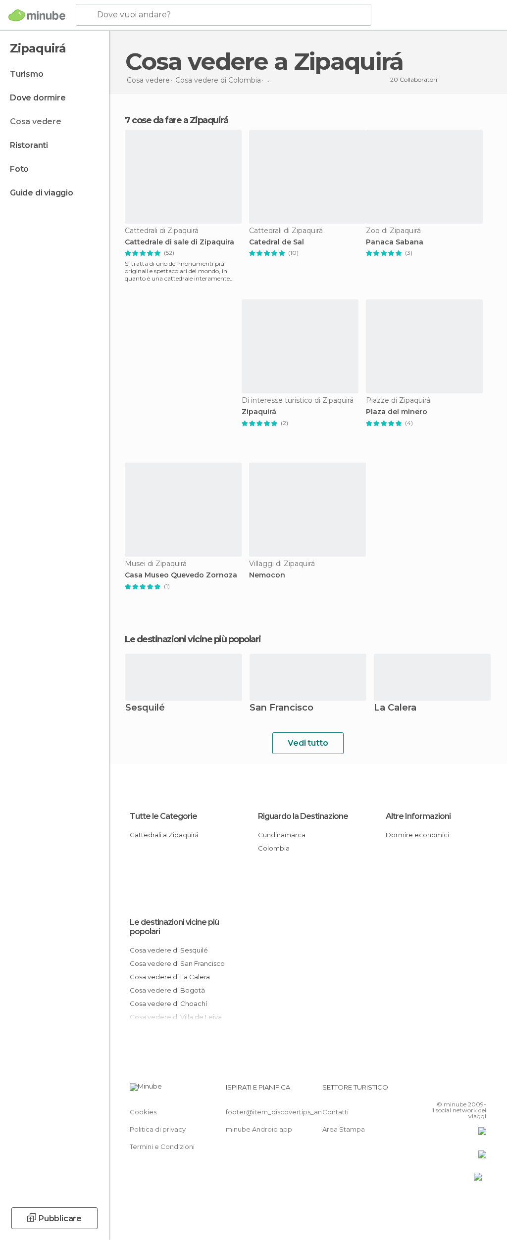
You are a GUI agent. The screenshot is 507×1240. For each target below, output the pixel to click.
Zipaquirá (259, 412)
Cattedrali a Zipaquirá (164, 835)
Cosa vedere (35, 121)
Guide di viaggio (41, 192)
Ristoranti (29, 145)
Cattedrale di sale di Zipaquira (179, 242)
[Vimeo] (466, 1090)
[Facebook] (441, 1090)
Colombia (274, 848)
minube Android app (259, 1129)
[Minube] (36, 15)
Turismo (27, 74)
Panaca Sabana (394, 242)
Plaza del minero (396, 412)
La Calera (395, 708)
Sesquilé (145, 708)
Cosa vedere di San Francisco (177, 963)
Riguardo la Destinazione (303, 816)
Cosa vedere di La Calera (170, 977)
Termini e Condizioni (162, 1146)
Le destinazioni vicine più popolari (193, 639)
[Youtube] (479, 1090)
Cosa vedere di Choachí (168, 1003)
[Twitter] (454, 1090)
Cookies (143, 1112)
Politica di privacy (158, 1129)
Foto (19, 169)
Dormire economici (417, 835)
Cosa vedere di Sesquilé (169, 950)
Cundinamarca (281, 835)
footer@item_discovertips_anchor (281, 1112)
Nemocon (267, 575)
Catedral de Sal (276, 242)
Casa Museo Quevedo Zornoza (181, 575)
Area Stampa (343, 1129)
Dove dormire (38, 97)
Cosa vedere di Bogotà (167, 990)
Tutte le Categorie (163, 816)
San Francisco (281, 708)
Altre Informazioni (418, 816)
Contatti (335, 1112)
